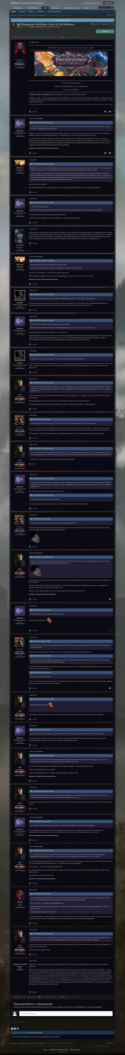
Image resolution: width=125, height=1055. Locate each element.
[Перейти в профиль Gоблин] (20, 420)
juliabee (20, 303)
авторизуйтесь (68, 1007)
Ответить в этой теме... (29, 1013)
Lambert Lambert (20, 964)
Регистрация (108, 3)
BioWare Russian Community (27, 3)
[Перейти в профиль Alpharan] (20, 123)
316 (39, 37)
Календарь (22, 11)
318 (47, 37)
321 (58, 37)
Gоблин (46, 448)
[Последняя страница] (67, 37)
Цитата (35, 111)
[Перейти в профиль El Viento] (20, 236)
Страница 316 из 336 (75, 37)
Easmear (19, 168)
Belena (20, 902)
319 (51, 37)
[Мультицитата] (30, 112)
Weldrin (46, 122)
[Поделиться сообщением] (112, 42)
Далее (62, 37)
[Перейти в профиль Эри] (20, 385)
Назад (16, 37)
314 (32, 37)
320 (54, 37)
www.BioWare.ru (18, 8)
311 (21, 37)
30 (112, 24)
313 (28, 37)
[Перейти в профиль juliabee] (20, 295)
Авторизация (96, 24)
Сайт (45, 8)
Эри (20, 394)
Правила (31, 11)
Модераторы (40, 11)
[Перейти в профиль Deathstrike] (13, 25)
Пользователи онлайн (54, 11)
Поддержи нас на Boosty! (71, 8)
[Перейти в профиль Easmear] (20, 163)
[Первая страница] (12, 37)
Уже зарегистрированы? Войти (91, 3)
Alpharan (19, 131)
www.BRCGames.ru (33, 8)
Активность (55, 8)
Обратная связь (75, 1049)
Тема (45, 1049)
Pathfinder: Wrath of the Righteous (50, 27)
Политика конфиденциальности (59, 1049)
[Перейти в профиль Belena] (20, 895)
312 (24, 37)
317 (43, 37)
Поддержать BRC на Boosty (62, 20)
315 (36, 37)
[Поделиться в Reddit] (12, 1028)
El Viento (20, 245)
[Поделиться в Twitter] (15, 1028)
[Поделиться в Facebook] (17, 1028)
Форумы (13, 11)
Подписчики (105, 24)
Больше (86, 8)
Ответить (105, 31)
